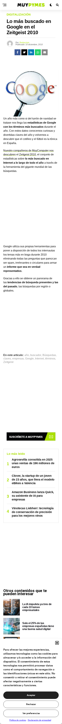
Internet (39, 358)
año (26, 355)
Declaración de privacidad (39, 720)
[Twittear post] (24, 52)
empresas (18, 358)
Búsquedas (49, 355)
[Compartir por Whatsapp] (38, 52)
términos (50, 358)
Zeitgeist (8, 362)
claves (7, 358)
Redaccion (24, 42)
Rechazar (31, 704)
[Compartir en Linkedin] (31, 52)
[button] (57, 642)
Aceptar (31, 695)
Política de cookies (17, 720)
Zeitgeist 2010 (27, 154)
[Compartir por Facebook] (18, 52)
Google (29, 358)
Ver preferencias (31, 713)
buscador (35, 355)
